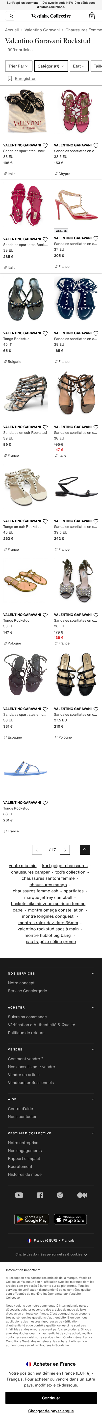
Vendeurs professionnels (31, 1082)
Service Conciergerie (27, 991)
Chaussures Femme (83, 30)
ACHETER (16, 1008)
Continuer (51, 1398)
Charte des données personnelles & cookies (48, 1254)
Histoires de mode (25, 1174)
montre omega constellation (56, 910)
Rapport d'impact (24, 1158)
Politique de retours (26, 1033)
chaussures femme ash (35, 891)
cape (18, 910)
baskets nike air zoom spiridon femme (48, 904)
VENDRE (15, 1050)
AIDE (12, 1099)
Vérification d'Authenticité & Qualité (41, 1025)
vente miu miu (23, 866)
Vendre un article (24, 1075)
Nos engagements (25, 1150)
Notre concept (21, 983)
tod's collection (70, 872)
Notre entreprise (23, 1143)
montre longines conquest (48, 916)
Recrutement (20, 1166)
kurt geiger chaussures (65, 866)
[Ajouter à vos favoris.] (45, 146)
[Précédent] (37, 850)
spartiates (74, 891)
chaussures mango (48, 885)
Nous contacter (22, 1116)
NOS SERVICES (21, 974)
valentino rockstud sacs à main (48, 929)
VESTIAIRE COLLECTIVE (29, 1133)
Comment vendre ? (26, 1059)
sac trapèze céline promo (51, 942)
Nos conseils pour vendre (31, 1067)
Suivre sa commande (27, 1017)
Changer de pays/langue (51, 1411)
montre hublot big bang (48, 935)
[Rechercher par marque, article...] (10, 16)
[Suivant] (65, 850)
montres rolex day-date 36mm (48, 923)
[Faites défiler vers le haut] (85, 850)
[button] (91, 15)
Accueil (12, 30)
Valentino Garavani (42, 30)
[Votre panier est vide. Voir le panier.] (91, 15)
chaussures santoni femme (48, 878)
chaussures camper (30, 872)
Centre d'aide (20, 1109)
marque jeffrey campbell (48, 897)
